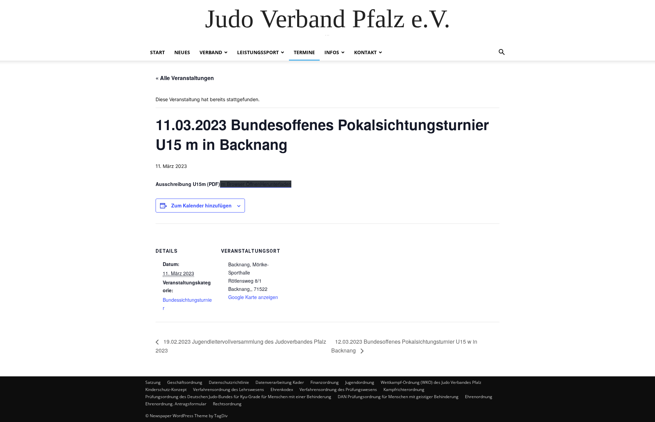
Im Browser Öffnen (240, 184)
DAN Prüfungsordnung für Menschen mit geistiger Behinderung (398, 397)
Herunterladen (275, 184)
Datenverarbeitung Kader (280, 382)
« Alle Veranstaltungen (185, 78)
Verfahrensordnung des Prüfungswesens (338, 389)
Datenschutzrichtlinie (229, 382)
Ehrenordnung (478, 397)
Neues (182, 52)
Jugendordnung (359, 382)
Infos (331, 52)
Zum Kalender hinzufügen (201, 205)
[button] (501, 53)
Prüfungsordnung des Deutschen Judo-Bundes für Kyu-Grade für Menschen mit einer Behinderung (238, 397)
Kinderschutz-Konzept (166, 389)
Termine (304, 52)
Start (157, 52)
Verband (211, 52)
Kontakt (365, 52)
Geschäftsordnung (184, 382)
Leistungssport (258, 52)
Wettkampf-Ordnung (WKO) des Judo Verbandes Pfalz (431, 382)
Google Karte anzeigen (253, 297)
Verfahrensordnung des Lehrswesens (228, 389)
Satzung (153, 382)
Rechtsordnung (227, 404)
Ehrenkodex (282, 389)
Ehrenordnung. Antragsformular (175, 404)
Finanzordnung (324, 382)
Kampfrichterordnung (403, 389)
